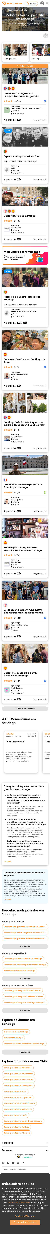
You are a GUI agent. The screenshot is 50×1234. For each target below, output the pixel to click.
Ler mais (7, 861)
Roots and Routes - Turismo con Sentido (26, 108)
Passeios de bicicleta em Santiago (19, 970)
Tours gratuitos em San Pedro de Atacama (23, 1121)
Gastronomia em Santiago (16, 1032)
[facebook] (8, 1163)
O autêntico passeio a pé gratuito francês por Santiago (23, 486)
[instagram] (3, 1163)
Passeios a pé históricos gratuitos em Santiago (25, 932)
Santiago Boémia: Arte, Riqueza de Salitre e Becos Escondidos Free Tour (24, 423)
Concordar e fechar (25, 1222)
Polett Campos (17, 688)
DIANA (13, 168)
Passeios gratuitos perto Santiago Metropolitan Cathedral (26, 1002)
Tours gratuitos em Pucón (15, 1115)
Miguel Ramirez (17, 437)
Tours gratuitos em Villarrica (17, 1133)
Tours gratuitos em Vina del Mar (18, 1073)
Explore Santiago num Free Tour (22, 156)
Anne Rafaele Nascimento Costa (23, 311)
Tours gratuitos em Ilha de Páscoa (19, 1103)
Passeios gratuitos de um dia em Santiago (23, 959)
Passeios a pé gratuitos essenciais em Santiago (25, 926)
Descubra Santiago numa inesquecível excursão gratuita (21, 95)
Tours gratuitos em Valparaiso (18, 1068)
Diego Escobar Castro (19, 374)
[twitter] (18, 1163)
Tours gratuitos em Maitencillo (18, 1109)
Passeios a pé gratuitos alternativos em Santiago (26, 938)
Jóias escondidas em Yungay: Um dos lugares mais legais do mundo (23, 611)
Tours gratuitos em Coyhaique (17, 1097)
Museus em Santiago (13, 1038)
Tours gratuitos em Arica (15, 1091)
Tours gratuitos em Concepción (18, 1085)
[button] (15, 52)
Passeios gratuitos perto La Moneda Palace (23, 996)
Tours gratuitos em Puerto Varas (18, 1079)
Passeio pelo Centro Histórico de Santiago (22, 298)
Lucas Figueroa (17, 500)
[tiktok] (22, 1163)
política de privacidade (19, 1202)
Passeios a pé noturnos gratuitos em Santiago (25, 964)
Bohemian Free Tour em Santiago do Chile (24, 360)
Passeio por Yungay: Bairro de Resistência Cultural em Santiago (23, 549)
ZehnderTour (16, 228)
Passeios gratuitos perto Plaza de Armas (22, 991)
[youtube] (13, 1163)
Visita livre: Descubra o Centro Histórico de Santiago (21, 674)
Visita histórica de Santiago (19, 216)
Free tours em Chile (17, 10)
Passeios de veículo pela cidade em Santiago (24, 1043)
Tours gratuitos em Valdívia (16, 1127)
